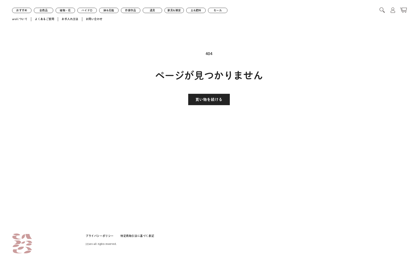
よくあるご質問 (44, 19)
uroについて (19, 19)
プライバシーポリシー (100, 235)
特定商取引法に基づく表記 (137, 235)
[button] (382, 10)
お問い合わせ (94, 19)
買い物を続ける (209, 99)
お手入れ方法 (70, 19)
